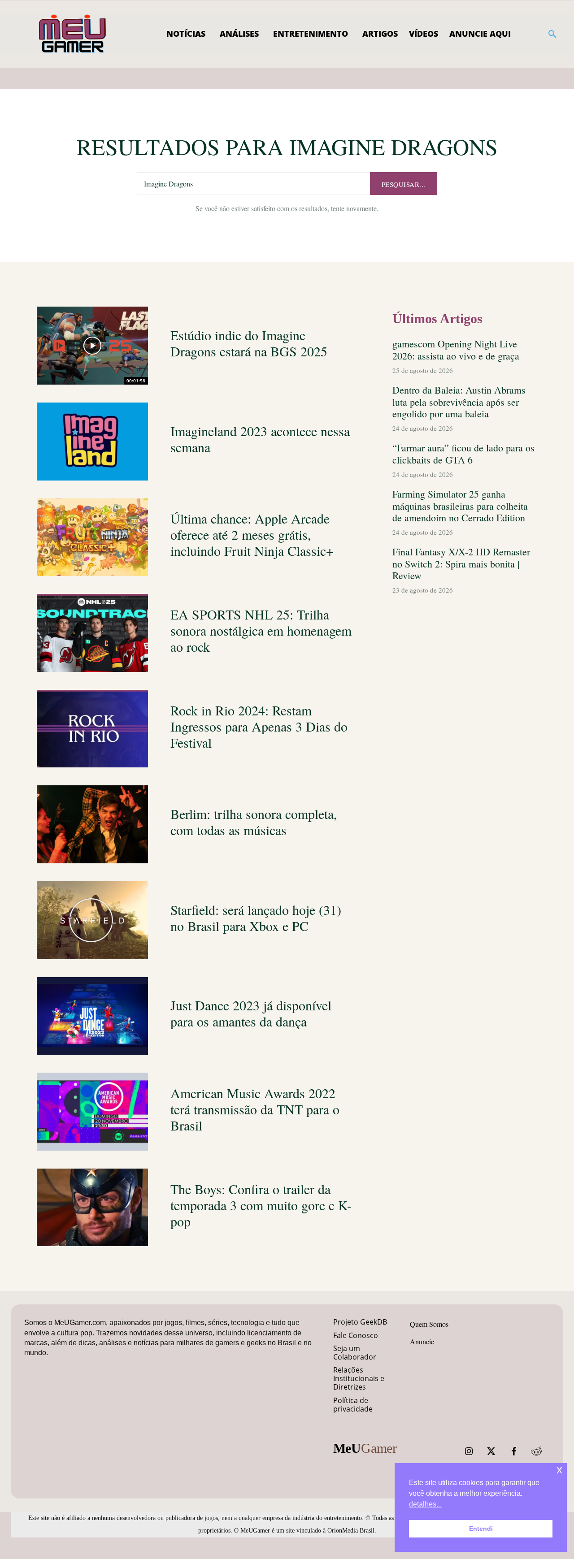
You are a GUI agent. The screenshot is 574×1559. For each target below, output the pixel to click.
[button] (552, 34)
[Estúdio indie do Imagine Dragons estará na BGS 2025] (92, 346)
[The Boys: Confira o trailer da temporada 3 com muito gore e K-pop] (92, 1208)
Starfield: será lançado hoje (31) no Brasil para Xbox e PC (255, 918)
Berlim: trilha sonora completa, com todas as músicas (253, 822)
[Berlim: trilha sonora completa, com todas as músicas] (92, 824)
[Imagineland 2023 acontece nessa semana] (92, 442)
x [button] (559, 1469)
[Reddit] (536, 1451)
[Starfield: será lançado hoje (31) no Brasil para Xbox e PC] (92, 920)
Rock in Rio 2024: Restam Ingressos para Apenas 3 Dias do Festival (259, 726)
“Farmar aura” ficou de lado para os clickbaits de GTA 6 (463, 453)
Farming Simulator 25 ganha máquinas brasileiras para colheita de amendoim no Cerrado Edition (460, 505)
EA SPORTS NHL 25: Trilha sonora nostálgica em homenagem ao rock (261, 630)
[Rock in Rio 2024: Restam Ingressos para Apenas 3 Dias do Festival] (92, 729)
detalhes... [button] (425, 1504)
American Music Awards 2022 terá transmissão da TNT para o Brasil (254, 1109)
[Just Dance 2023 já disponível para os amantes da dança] (92, 1016)
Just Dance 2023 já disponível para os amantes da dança (250, 1013)
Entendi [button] (481, 1528)
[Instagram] (469, 1451)
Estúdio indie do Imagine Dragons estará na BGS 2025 (248, 343)
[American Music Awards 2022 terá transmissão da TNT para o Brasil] (92, 1112)
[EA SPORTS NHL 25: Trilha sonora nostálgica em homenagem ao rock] (92, 633)
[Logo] (73, 34)
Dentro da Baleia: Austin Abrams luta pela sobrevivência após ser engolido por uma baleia (459, 401)
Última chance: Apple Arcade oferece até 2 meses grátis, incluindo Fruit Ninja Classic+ (252, 534)
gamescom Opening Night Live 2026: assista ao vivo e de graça (455, 349)
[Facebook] (514, 1451)
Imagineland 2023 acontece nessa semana (260, 439)
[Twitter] (491, 1451)
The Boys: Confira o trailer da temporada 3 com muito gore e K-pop (261, 1205)
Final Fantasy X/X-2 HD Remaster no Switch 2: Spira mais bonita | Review (461, 563)
